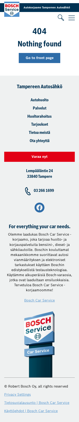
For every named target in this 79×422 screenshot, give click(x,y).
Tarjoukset (39, 125)
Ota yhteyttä (40, 141)
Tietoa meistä (39, 133)
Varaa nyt (40, 156)
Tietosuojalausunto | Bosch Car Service (36, 403)
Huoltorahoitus (39, 117)
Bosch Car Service (39, 300)
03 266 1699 (44, 191)
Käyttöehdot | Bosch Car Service (31, 411)
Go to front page (40, 58)
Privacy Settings (17, 394)
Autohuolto (39, 100)
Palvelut (39, 109)
